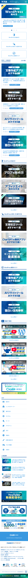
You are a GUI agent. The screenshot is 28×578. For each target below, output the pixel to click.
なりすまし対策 (20, 558)
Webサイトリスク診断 (14, 551)
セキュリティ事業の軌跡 (5, 560)
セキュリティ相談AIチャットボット (7, 553)
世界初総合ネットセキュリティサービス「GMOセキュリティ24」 (13, 549)
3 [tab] (16, 30)
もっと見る (13, 210)
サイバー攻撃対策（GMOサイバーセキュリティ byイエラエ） (12, 556)
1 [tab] (11, 30)
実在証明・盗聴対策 (4, 554)
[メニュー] (26, 1)
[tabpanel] (14, 16)
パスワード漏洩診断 (4, 551)
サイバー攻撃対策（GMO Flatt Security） (8, 558)
